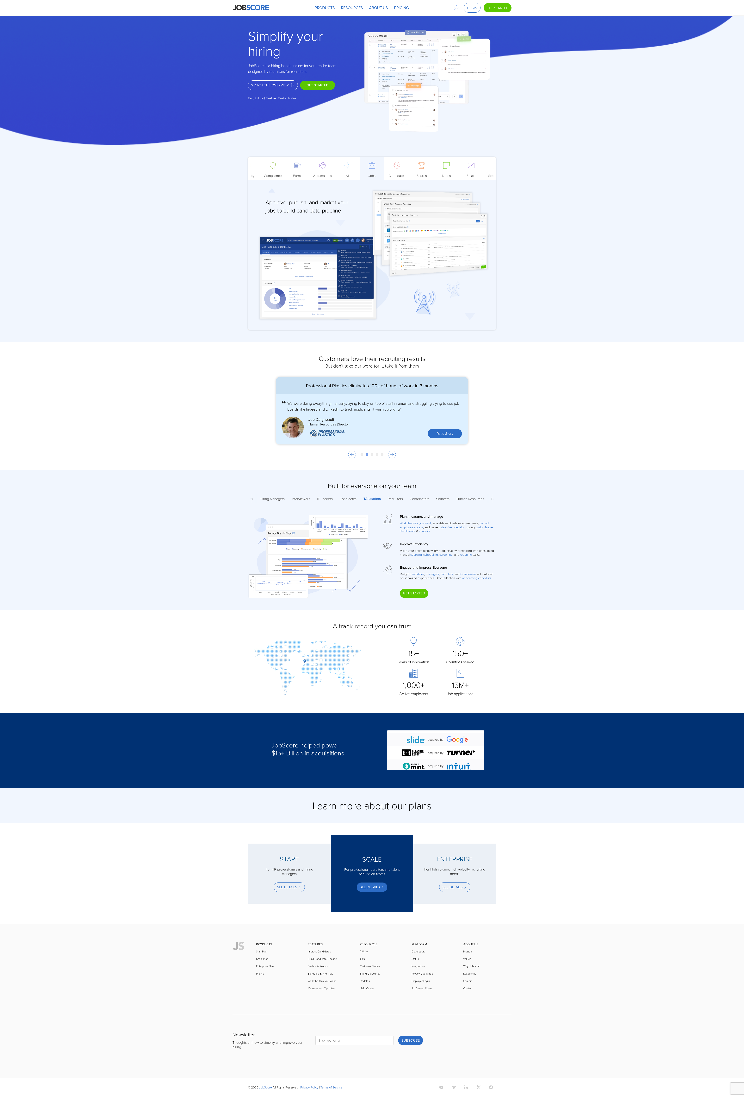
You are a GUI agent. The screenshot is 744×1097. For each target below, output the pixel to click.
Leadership (469, 973)
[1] (362, 454)
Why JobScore (471, 966)
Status (415, 959)
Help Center (367, 988)
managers (432, 574)
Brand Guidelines (370, 973)
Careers (467, 981)
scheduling (430, 554)
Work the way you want (415, 523)
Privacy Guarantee (422, 973)
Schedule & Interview (320, 973)
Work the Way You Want (322, 981)
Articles (364, 951)
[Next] (392, 454)
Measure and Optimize (321, 988)
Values (467, 959)
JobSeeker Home (422, 988)
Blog (362, 958)
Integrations (418, 966)
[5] (382, 454)
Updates (365, 981)
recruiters (447, 574)
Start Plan (261, 951)
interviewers (468, 574)
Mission (467, 951)
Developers (418, 951)
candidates (417, 574)
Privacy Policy (309, 1087)
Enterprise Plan (265, 966)
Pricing (260, 973)
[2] (367, 454)
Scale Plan (262, 959)
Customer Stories (370, 966)
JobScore (265, 1087)
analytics (424, 531)
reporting (466, 554)
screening (446, 554)
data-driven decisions (453, 527)
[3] (372, 454)
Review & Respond (319, 966)
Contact (467, 988)
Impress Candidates (319, 951)
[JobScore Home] (250, 8)
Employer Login (421, 981)
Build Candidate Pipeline (322, 959)
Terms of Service (331, 1087)
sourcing (416, 554)
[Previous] (352, 454)
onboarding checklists (476, 578)
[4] (377, 454)
